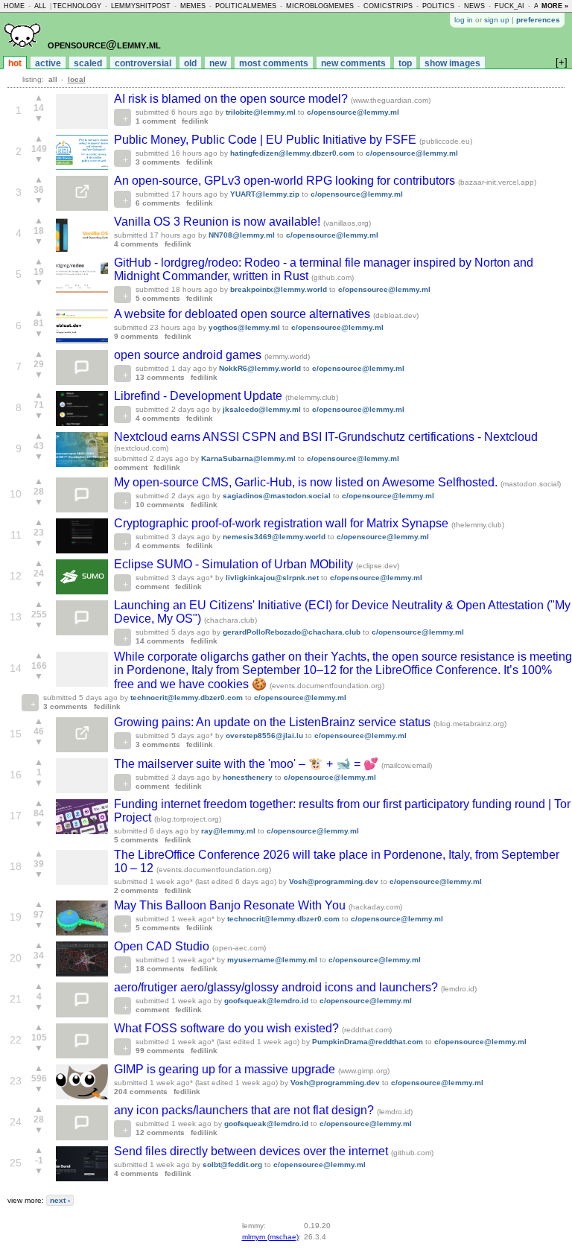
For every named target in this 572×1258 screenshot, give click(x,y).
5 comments (158, 298)
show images (452, 63)
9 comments (136, 336)
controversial (143, 63)
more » (554, 6)
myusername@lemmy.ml (272, 960)
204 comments (141, 1091)
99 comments (160, 1050)
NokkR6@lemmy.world (260, 368)
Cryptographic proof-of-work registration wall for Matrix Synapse (282, 523)
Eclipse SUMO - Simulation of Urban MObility (235, 564)
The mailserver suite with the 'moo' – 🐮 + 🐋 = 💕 (247, 763)
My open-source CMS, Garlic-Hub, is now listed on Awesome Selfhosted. (307, 482)
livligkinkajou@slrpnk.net (272, 578)
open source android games (189, 355)
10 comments (160, 505)
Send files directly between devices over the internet (252, 1151)
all (40, 6)
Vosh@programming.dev (333, 881)
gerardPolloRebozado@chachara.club (291, 632)
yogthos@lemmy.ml (244, 327)
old (190, 63)
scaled (88, 63)
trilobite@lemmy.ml (261, 112)
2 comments (136, 890)
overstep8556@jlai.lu (264, 735)
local (77, 79)
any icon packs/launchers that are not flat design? (245, 1110)
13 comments (160, 377)
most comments (273, 63)
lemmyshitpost (141, 6)
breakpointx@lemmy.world (278, 289)
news (474, 6)
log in (463, 20)
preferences (538, 20)
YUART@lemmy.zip (264, 194)
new (217, 63)
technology (77, 6)
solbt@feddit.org (232, 1164)
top (405, 63)
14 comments (160, 641)
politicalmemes (245, 6)
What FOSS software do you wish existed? (228, 1028)
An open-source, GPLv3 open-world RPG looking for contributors (286, 180)
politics (438, 6)
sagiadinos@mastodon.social (277, 496)
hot (15, 63)
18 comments (160, 969)
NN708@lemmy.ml (242, 235)
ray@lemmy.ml (228, 831)
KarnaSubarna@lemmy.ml (248, 458)
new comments (353, 63)
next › (60, 1200)
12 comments (160, 1132)
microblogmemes (320, 6)
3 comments (158, 162)
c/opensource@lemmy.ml (353, 112)
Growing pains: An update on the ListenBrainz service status (273, 722)
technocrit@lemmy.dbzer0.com (186, 697)
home (14, 6)
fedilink (195, 121)
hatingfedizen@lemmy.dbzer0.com (292, 153)
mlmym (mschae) (270, 1237)
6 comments (158, 203)
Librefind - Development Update (199, 396)
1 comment (156, 121)
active (48, 63)
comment (130, 467)
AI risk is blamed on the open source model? (232, 98)
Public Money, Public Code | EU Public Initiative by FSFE (266, 139)
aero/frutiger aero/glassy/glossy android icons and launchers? (277, 987)
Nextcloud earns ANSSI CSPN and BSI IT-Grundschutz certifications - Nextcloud (326, 437)
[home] (22, 53)
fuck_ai (509, 6)
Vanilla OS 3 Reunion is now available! (218, 221)
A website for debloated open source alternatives (243, 314)
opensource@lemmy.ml (104, 44)
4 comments (136, 244)
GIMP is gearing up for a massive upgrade (226, 1069)
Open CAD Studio (163, 946)
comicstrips (388, 6)
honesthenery (248, 777)
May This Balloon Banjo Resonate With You (231, 905)
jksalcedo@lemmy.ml (262, 409)
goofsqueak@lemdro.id (266, 1001)
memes (193, 6)
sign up (496, 20)
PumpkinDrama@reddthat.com (367, 1042)
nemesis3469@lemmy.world (274, 537)
